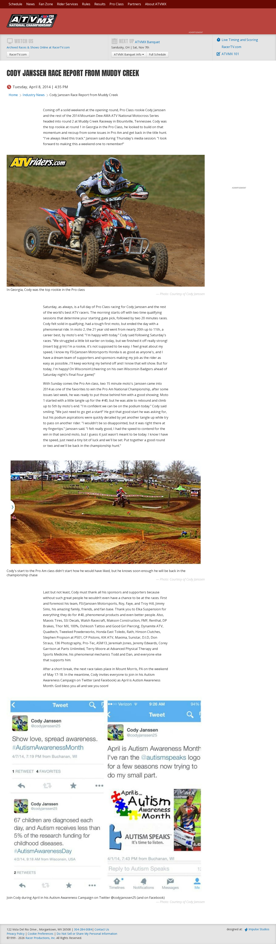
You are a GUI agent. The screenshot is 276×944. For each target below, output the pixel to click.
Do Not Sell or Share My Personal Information (87, 934)
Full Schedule (157, 54)
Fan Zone (46, 4)
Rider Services (67, 4)
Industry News (34, 95)
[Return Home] (32, 26)
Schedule (15, 4)
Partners (134, 4)
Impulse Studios (259, 929)
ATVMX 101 (230, 54)
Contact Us (102, 929)
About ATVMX (155, 4)
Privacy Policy (15, 934)
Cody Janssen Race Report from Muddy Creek (84, 95)
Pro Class (117, 4)
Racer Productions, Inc (40, 938)
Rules (86, 4)
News (30, 4)
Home (13, 95)
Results (99, 4)
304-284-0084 (83, 929)
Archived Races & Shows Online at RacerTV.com (38, 47)
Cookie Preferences (41, 934)
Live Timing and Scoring (240, 40)
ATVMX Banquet (147, 42)
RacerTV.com (231, 47)
